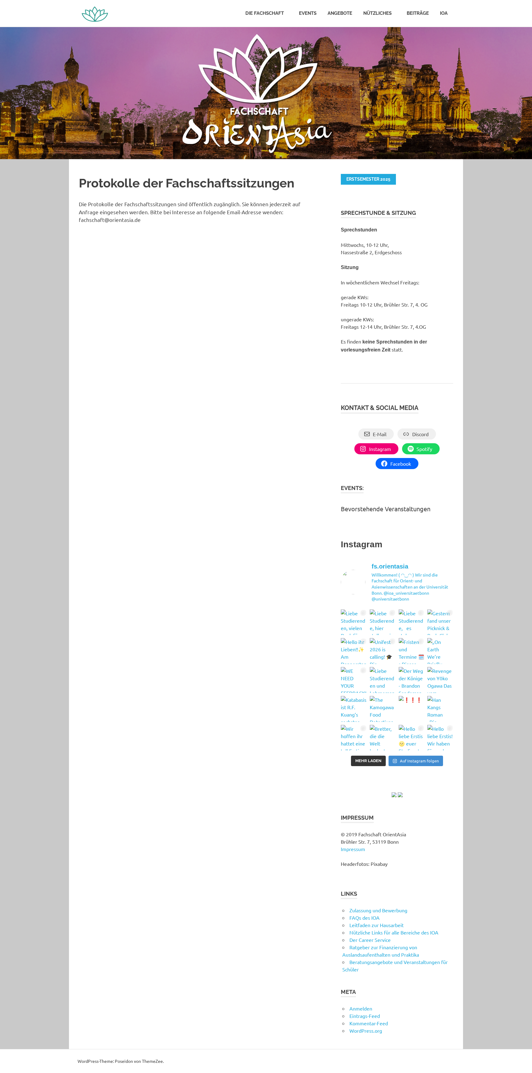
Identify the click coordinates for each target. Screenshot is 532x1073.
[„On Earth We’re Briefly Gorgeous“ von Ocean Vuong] (440, 651)
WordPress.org (365, 1030)
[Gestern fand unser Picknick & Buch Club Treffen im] (440, 622)
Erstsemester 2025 (368, 179)
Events (307, 13)
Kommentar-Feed (368, 1023)
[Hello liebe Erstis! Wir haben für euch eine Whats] (440, 738)
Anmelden (360, 1008)
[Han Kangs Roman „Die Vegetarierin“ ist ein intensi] (440, 709)
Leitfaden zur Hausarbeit (376, 925)
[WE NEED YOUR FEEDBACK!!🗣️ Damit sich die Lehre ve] (354, 680)
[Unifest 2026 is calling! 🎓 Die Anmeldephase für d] (383, 651)
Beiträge (418, 13)
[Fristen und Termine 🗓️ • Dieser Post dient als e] (412, 651)
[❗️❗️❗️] (412, 709)
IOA (444, 13)
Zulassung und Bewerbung (378, 910)
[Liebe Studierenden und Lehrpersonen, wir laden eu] (383, 680)
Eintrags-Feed (364, 1016)
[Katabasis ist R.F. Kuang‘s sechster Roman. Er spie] (354, 709)
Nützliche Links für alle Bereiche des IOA (393, 932)
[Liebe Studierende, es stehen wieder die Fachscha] (412, 622)
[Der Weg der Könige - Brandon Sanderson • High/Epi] (412, 680)
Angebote (340, 13)
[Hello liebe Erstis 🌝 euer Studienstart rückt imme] (412, 738)
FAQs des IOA (364, 917)
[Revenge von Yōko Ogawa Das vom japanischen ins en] (440, 680)
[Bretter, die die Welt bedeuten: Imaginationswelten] (383, 738)
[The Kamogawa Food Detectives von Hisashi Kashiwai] (383, 709)
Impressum (353, 849)
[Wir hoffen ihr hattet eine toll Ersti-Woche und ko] (354, 738)
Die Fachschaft (264, 13)
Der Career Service (370, 940)
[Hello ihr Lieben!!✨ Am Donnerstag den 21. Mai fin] (354, 651)
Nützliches (377, 13)
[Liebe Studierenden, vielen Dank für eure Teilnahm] (354, 622)
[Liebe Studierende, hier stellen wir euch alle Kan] (383, 622)
